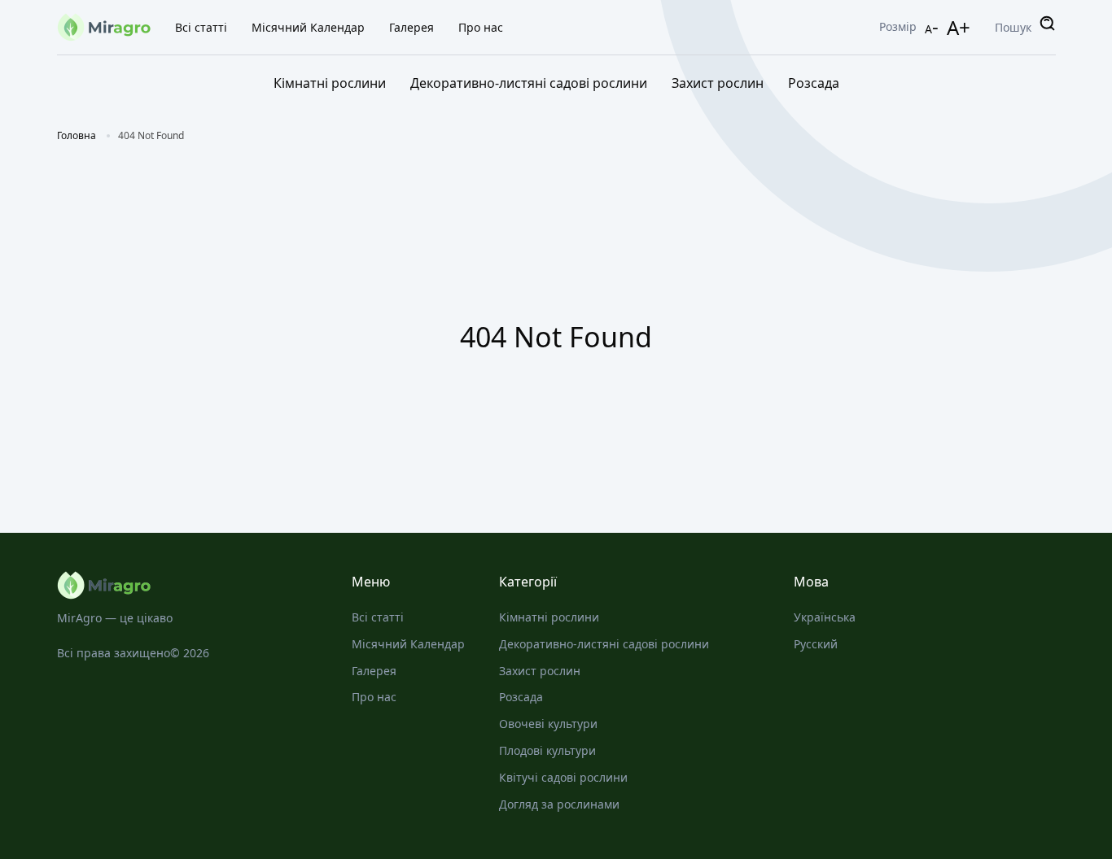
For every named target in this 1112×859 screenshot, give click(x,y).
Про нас (480, 27)
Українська (825, 617)
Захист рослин (718, 83)
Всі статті (201, 27)
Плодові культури (547, 750)
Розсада (813, 83)
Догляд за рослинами (559, 804)
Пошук (1013, 27)
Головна (76, 135)
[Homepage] (188, 585)
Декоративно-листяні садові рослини (528, 83)
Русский (816, 644)
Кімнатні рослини (330, 83)
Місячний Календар (308, 27)
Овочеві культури (548, 723)
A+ (958, 27)
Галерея (411, 27)
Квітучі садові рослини (563, 777)
